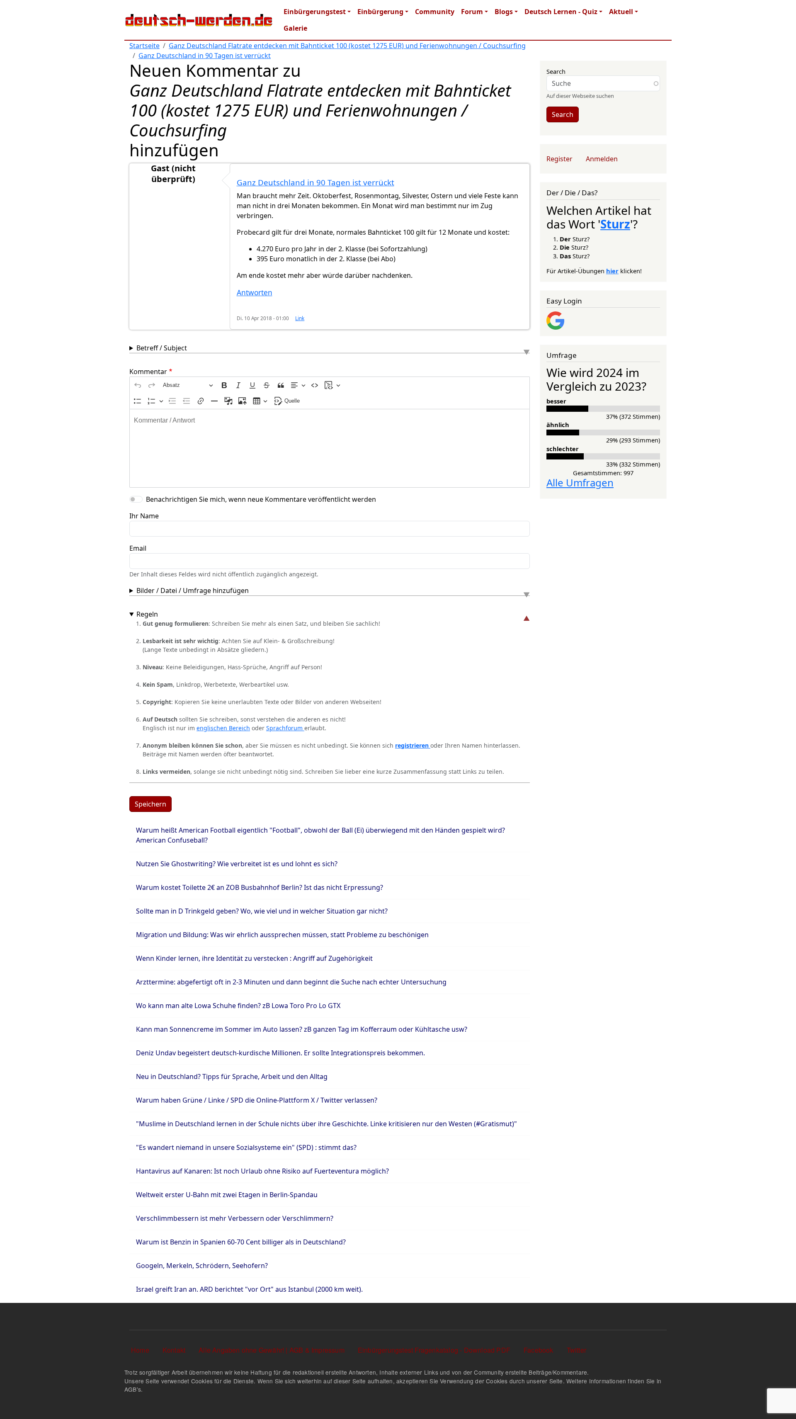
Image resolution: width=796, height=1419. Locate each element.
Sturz (615, 224)
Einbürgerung (380, 11)
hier (612, 271)
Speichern (150, 804)
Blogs (504, 11)
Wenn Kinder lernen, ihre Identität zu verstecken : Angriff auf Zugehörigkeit (254, 958)
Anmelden (602, 158)
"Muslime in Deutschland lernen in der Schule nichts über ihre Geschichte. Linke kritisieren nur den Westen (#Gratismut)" (326, 1123)
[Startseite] (199, 20)
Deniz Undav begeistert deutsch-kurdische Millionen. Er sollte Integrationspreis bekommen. (280, 1052)
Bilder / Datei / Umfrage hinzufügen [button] (192, 590)
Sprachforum (285, 728)
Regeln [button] (147, 614)
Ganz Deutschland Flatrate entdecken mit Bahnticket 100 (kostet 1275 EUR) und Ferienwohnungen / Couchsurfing (347, 45)
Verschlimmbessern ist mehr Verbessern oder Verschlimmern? (234, 1218)
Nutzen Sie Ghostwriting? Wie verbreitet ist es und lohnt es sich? (236, 863)
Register (559, 158)
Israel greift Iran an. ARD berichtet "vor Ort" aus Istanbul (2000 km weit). (249, 1289)
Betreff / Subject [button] (161, 347)
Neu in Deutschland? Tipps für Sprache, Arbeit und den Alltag (232, 1076)
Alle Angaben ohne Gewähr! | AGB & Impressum (272, 1350)
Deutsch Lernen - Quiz (560, 11)
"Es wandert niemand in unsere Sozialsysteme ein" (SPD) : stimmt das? (246, 1147)
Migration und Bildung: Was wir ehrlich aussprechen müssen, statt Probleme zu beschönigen (282, 934)
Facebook (538, 1350)
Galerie (295, 28)
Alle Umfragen (580, 482)
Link (299, 318)
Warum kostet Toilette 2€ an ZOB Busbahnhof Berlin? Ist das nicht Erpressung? (259, 887)
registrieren (412, 745)
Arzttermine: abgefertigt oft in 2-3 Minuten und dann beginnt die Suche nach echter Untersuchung (291, 981)
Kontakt (174, 1350)
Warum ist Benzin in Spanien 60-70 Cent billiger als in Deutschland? (241, 1241)
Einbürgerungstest (315, 11)
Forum (472, 11)
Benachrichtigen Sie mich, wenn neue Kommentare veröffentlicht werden (261, 499)
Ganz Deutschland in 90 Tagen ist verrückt (204, 55)
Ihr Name (144, 515)
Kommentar (148, 371)
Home (140, 1350)
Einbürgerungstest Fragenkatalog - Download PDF (434, 1350)
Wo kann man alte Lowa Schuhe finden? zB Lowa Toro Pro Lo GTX (238, 1005)
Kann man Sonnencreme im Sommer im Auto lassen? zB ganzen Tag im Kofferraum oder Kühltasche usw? (301, 1029)
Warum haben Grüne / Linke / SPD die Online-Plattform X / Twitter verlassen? (256, 1100)
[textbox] (329, 448)
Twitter (576, 1350)
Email (137, 548)
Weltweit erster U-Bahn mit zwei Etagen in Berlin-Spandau (227, 1194)
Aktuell (621, 11)
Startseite (144, 45)
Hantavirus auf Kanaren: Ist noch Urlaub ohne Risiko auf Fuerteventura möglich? (262, 1171)
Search (555, 71)
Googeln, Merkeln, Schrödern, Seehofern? (202, 1265)
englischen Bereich (223, 728)
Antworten (254, 292)
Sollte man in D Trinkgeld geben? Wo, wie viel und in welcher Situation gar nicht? (262, 911)
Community (434, 11)
